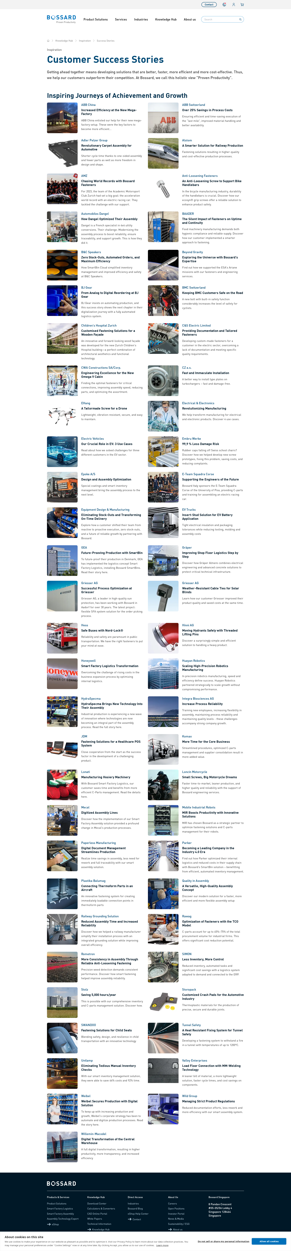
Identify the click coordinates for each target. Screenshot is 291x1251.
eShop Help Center (138, 1213)
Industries (141, 19)
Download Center (96, 1203)
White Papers (94, 1218)
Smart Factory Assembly (60, 1213)
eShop (55, 1224)
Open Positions (176, 1208)
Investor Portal (176, 1213)
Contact (209, 4)
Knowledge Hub (166, 19)
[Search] (240, 19)
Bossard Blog (135, 1208)
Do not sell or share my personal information (223, 1241)
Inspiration (85, 40)
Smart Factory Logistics (60, 1208)
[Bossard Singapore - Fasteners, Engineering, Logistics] (48, 40)
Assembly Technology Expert (63, 1218)
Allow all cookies (269, 1241)
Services (121, 19)
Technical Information (99, 1223)
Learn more (162, 1245)
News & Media (176, 1218)
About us (190, 19)
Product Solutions (96, 19)
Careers (172, 1203)
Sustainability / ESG (179, 1223)
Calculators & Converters (101, 1208)
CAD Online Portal (97, 1213)
